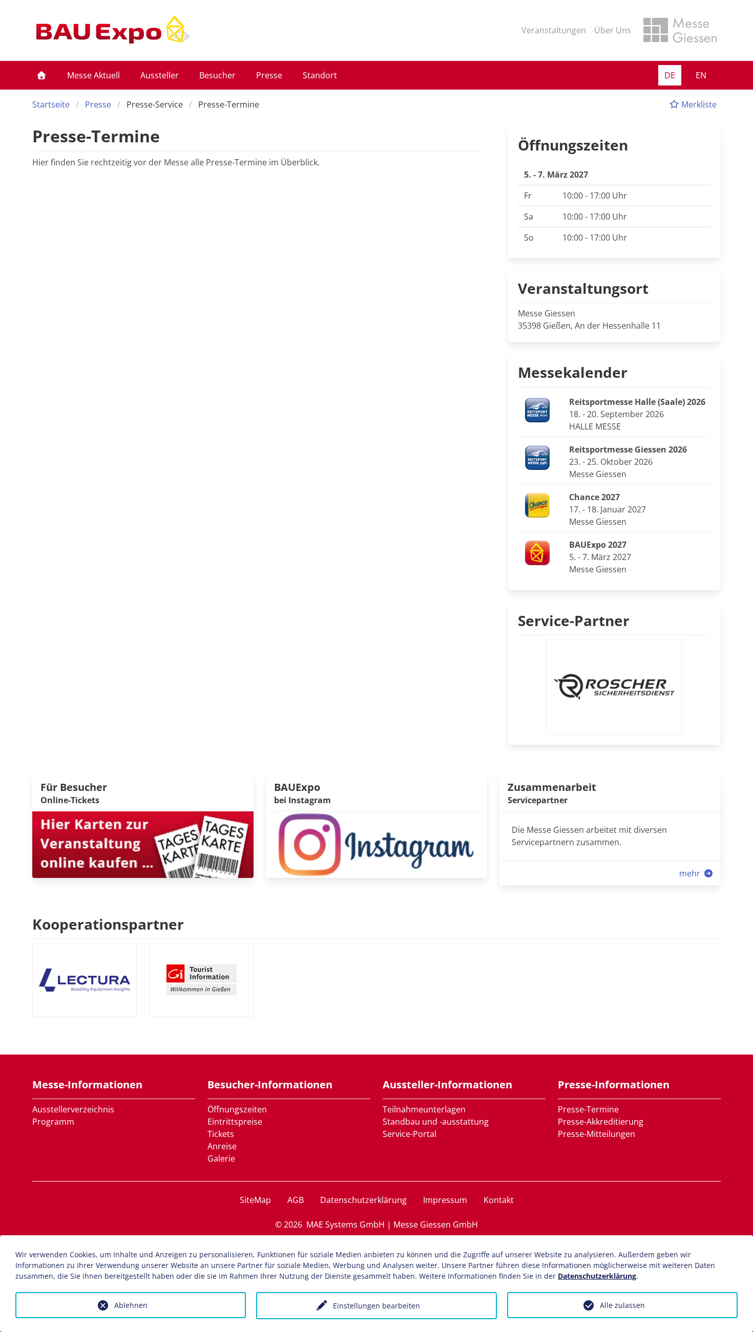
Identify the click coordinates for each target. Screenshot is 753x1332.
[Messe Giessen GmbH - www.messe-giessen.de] (680, 30)
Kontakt (499, 1200)
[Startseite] (41, 75)
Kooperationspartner (108, 924)
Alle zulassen (622, 1305)
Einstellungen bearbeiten (376, 1305)
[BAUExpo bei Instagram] (376, 843)
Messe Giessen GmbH (435, 1224)
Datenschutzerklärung (363, 1200)
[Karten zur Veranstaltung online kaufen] (143, 843)
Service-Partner (574, 620)
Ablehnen (131, 1305)
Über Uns (612, 30)
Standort (320, 75)
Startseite (51, 104)
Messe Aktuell (93, 75)
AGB (295, 1200)
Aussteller (159, 75)
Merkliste (698, 104)
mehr (690, 873)
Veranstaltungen (553, 30)
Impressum (445, 1200)
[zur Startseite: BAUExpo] (113, 30)
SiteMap (255, 1200)
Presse (269, 75)
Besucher (217, 75)
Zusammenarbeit (552, 787)
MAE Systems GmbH (345, 1224)
